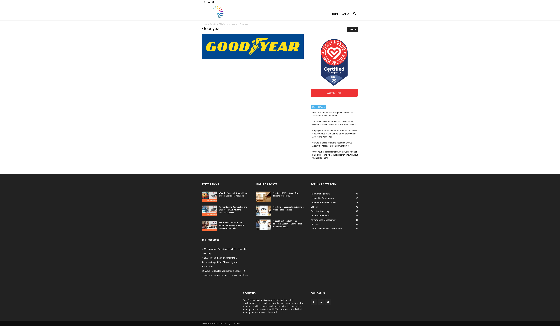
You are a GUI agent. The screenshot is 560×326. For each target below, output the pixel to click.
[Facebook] (204, 2)
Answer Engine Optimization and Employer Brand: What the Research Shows (233, 210)
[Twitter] (213, 2)
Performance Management (323, 219)
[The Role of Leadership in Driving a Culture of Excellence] (263, 211)
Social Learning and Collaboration (326, 228)
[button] (354, 13)
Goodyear (211, 28)
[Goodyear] (253, 58)
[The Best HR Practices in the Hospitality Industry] (263, 197)
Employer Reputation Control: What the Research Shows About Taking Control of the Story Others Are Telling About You (334, 133)
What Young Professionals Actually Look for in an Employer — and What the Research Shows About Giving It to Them (335, 155)
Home (335, 14)
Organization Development (323, 202)
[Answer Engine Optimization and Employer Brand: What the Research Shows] (209, 211)
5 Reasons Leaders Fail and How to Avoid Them (225, 275)
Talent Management (320, 193)
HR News (315, 224)
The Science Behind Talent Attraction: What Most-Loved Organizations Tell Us (231, 225)
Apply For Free (334, 92)
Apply (345, 14)
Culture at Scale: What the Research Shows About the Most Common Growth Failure (332, 144)
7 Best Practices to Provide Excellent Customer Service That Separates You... (287, 224)
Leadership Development (322, 198)
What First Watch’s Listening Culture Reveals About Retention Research (332, 114)
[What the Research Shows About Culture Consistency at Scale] (209, 197)
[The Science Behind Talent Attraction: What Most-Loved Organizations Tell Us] (209, 226)
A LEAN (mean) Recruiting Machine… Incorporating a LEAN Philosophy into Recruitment (220, 262)
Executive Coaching (320, 211)
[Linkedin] (208, 2)
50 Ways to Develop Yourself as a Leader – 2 (223, 270)
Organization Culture (320, 215)
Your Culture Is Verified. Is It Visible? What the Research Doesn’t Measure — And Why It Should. (334, 123)
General (314, 206)
